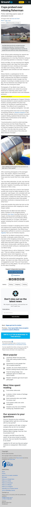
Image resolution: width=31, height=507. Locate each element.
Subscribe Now (15, 316)
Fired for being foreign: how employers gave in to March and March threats (15, 373)
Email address (6, 309)
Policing (25, 284)
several (16, 112)
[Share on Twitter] (12, 280)
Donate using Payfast (15, 272)
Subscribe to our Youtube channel (10, 488)
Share (3, 22)
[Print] (20, 280)
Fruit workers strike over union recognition (15, 403)
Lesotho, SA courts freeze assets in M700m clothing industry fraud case (16, 368)
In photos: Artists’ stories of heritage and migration (16, 395)
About (3, 471)
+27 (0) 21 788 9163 (7, 499)
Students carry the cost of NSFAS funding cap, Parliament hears (16, 407)
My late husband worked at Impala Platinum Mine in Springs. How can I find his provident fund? (15, 431)
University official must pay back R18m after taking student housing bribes (16, 359)
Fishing (11, 284)
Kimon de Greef (15, 18)
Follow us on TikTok (6, 481)
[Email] (18, 280)
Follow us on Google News (8, 479)
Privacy (3, 473)
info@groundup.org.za (7, 497)
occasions (22, 112)
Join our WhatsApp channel (8, 490)
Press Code (12, 459)
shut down (11, 214)
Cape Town (8, 20)
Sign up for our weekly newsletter (10, 475)
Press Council (19, 457)
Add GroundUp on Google (13, 22)
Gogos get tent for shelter (13, 325)
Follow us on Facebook (7, 482)
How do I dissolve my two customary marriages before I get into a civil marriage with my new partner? (15, 421)
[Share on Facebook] (10, 280)
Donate (21, 2)
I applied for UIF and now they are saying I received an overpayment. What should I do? (15, 444)
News (2, 20)
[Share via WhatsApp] (15, 280)
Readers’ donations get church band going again (16, 378)
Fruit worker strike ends (13, 390)
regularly (3, 232)
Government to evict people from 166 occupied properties (15, 364)
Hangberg (17, 284)
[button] (29, 2)
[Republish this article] (23, 280)
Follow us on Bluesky (7, 484)
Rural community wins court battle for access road (16, 399)
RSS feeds (4, 477)
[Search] (26, 2)
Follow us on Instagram (7, 486)
